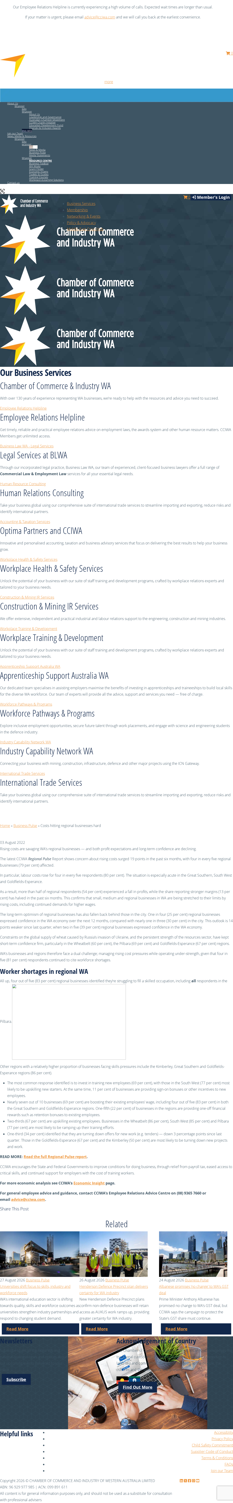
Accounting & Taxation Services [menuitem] (25, 521)
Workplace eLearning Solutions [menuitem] (46, 179)
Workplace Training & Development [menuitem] (28, 628)
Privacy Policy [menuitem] (222, 1438)
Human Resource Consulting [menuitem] (23, 483)
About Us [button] (12, 103)
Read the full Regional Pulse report (55, 1156)
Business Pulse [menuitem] (37, 152)
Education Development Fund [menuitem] (46, 125)
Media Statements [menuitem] (39, 155)
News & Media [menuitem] (37, 149)
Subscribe (16, 1379)
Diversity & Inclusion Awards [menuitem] (45, 128)
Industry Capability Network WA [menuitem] (25, 742)
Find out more (137, 1387)
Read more (17, 1329)
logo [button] (24, 108)
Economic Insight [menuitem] (38, 171)
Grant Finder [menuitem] (36, 169)
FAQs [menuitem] (229, 1464)
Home (5, 825)
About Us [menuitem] (34, 114)
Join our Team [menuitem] (15, 133)
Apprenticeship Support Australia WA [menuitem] (30, 666)
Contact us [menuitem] (13, 182)
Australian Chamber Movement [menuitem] (47, 119)
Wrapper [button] (20, 106)
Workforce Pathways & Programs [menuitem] (26, 704)
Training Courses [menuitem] (38, 177)
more (108, 81)
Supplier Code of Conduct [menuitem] (212, 1451)
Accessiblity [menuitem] (223, 1432)
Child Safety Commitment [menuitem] (212, 1445)
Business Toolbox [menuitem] (38, 163)
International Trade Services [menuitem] (22, 773)
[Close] (227, 6)
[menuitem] (77, 209)
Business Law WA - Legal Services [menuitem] (26, 446)
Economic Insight (89, 1183)
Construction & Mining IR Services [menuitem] (27, 597)
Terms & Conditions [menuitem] (217, 1457)
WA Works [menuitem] (35, 166)
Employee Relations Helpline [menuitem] (23, 408)
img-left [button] (33, 147)
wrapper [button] (26, 144)
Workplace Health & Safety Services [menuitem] (28, 559)
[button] (40, 160)
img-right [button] (27, 130)
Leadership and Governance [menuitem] (45, 117)
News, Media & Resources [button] (21, 136)
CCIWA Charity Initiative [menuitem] (42, 122)
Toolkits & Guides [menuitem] (38, 174)
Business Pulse (25, 825)
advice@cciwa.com (99, 17)
